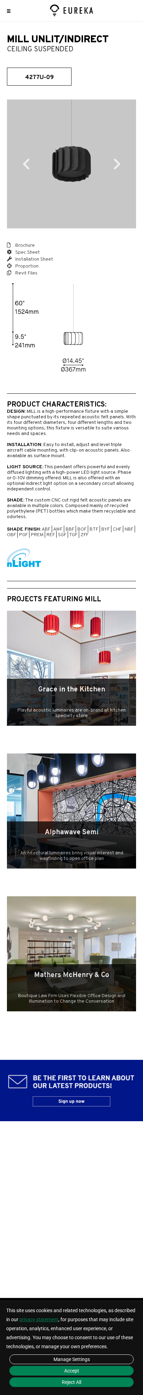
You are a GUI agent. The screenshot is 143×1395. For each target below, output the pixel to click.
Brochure (24, 246)
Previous (26, 164)
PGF (23, 535)
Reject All (71, 1382)
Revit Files (25, 273)
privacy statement (38, 1319)
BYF (105, 529)
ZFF (85, 535)
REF (51, 535)
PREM (37, 535)
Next (117, 164)
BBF (70, 529)
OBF (11, 535)
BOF (81, 529)
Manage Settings (71, 1359)
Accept (71, 1371)
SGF (62, 535)
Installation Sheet (33, 259)
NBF (129, 529)
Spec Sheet (27, 252)
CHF (117, 529)
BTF (94, 529)
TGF (73, 535)
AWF (57, 529)
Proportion (26, 266)
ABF (46, 529)
